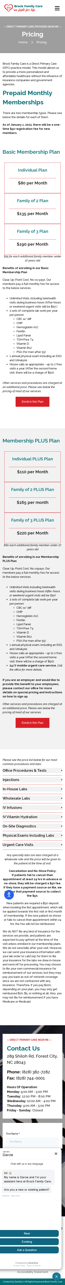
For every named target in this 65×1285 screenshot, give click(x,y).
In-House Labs (15, 789)
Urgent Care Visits (18, 845)
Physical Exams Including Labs (28, 835)
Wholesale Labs (16, 798)
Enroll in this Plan (32, 401)
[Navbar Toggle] (57, 8)
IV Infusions (12, 808)
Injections (11, 780)
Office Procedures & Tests (24, 770)
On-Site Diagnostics (19, 826)
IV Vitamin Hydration (20, 817)
